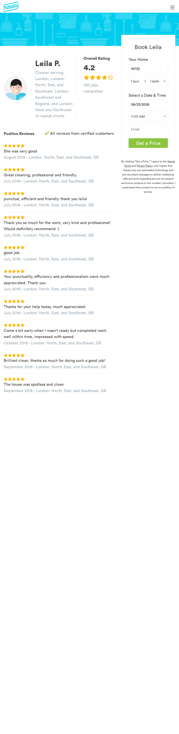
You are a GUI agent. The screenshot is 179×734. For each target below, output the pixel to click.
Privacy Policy (144, 166)
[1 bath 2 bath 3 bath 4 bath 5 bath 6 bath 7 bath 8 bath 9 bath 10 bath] (158, 81)
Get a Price (148, 143)
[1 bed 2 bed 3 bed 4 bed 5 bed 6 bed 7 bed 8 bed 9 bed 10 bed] (138, 81)
